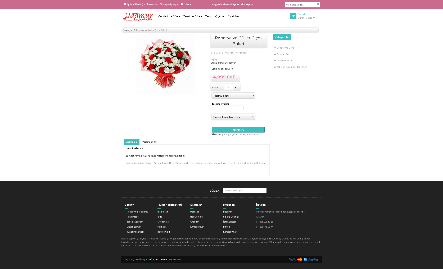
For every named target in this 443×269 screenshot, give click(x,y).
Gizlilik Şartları (134, 226)
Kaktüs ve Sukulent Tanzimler (292, 66)
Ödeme (188, 4)
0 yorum (229, 52)
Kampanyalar (197, 226)
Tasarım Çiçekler (285, 60)
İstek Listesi (229, 221)
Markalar (161, 226)
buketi (242, 134)
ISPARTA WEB (174, 259)
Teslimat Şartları (135, 221)
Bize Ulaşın (162, 211)
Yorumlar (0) (149, 142)
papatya (226, 134)
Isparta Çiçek (132, 162)
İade (159, 216)
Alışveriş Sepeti (171, 4)
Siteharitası (163, 221)
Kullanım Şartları (135, 231)
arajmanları (252, 134)
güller (235, 134)
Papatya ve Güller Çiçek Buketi (151, 30)
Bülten (226, 226)
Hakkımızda (133, 216)
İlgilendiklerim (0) (136, 4)
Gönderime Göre (285, 47)
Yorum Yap (241, 52)
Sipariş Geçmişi (231, 216)
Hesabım (153, 4)
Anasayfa (128, 30)
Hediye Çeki (163, 231)
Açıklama (131, 142)
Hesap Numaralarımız (137, 211)
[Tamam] (263, 190)
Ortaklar (194, 221)
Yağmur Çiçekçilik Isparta (137, 259)
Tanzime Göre (284, 54)
